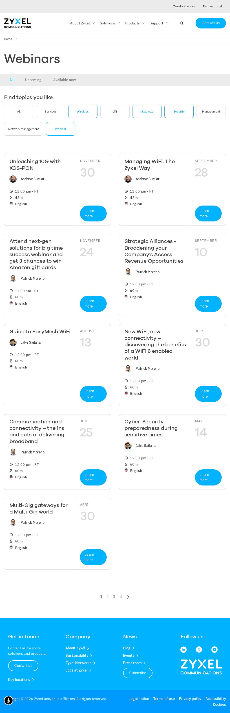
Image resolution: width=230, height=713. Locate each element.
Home (8, 39)
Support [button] (159, 23)
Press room (132, 663)
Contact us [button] (23, 665)
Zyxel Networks (78, 663)
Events (128, 655)
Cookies (219, 704)
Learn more (89, 213)
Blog (126, 648)
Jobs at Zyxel (76, 670)
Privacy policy (190, 698)
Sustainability (77, 655)
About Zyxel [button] (82, 23)
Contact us (211, 23)
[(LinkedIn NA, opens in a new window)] (183, 650)
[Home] (17, 22)
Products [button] (135, 23)
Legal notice (139, 698)
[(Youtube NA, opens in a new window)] (214, 650)
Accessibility (216, 698)
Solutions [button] (110, 23)
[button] (181, 23)
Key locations (19, 679)
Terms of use (164, 698)
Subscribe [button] (137, 673)
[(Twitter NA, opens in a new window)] (199, 650)
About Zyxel (75, 648)
